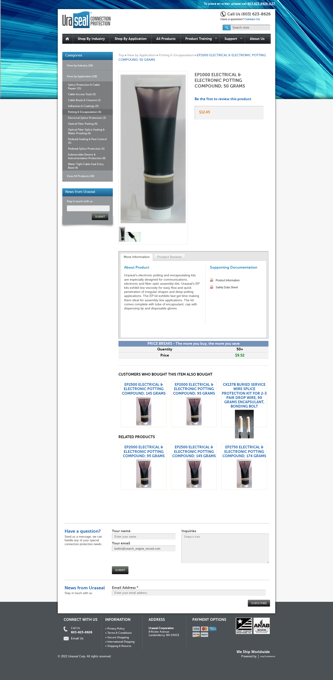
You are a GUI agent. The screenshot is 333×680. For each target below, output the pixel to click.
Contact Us (252, 19)
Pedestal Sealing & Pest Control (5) (87, 141)
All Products (166, 39)
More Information (137, 257)
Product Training (196, 39)
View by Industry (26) (80, 65)
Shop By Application (131, 39)
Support (228, 39)
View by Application (141, 55)
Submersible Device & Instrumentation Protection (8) (87, 156)
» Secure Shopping (117, 637)
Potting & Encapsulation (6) (84, 112)
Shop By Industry (91, 39)
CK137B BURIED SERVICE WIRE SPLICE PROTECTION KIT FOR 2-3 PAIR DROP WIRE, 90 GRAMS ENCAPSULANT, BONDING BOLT (244, 395)
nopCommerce (267, 656)
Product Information (228, 280)
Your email (121, 543)
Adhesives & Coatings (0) (83, 106)
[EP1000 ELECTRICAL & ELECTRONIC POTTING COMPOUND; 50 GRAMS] (122, 241)
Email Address (125, 588)
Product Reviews (169, 257)
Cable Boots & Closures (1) (84, 100)
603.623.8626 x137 (261, 3)
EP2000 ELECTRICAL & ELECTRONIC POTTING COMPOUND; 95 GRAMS (194, 389)
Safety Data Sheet (227, 287)
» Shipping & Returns (118, 646)
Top (121, 55)
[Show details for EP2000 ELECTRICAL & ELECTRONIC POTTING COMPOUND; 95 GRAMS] (194, 424)
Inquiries (188, 531)
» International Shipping (120, 641)
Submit (120, 570)
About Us (257, 39)
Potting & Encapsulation (176, 55)
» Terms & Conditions (118, 632)
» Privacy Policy (115, 628)
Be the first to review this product (223, 99)
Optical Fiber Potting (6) (83, 123)
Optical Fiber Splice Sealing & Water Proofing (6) (86, 131)
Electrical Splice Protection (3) (87, 117)
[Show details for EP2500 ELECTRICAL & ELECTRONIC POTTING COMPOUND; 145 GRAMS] (143, 424)
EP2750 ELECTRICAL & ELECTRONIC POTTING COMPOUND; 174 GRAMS (244, 451)
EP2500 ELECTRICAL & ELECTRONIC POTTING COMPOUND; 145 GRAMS (144, 389)
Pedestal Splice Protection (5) (86, 148)
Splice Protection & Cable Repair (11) (84, 86)
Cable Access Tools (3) (82, 94)
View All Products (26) (80, 176)
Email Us (77, 638)
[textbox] (247, 27)
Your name (121, 531)
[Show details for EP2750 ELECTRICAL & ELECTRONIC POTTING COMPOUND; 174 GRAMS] (244, 487)
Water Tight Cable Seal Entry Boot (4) (86, 166)
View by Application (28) (82, 76)
